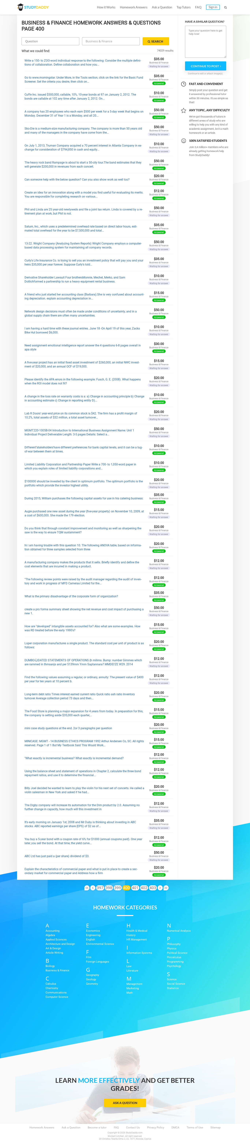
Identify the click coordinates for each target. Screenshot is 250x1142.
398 (109, 888)
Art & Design (53, 948)
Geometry (92, 983)
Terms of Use (195, 1127)
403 (153, 888)
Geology (91, 979)
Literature (132, 970)
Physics (171, 948)
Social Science (176, 983)
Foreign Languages (97, 961)
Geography (92, 975)
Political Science (177, 953)
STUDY (36, 7)
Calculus (51, 983)
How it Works (106, 7)
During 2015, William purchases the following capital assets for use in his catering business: (84, 498)
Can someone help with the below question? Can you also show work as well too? (77, 179)
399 (117, 888)
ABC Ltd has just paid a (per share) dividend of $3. (57, 856)
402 (144, 888)
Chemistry (52, 988)
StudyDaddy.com (134, 1132)
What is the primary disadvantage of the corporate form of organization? (71, 596)
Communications (56, 992)
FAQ (198, 7)
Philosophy (173, 944)
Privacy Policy (155, 1127)
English (90, 939)
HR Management (136, 939)
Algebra (50, 935)
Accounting (52, 930)
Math (129, 992)
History (130, 935)
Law (128, 966)
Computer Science (57, 997)
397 (100, 888)
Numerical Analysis (179, 930)
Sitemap (215, 1127)
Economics (93, 930)
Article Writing (54, 952)
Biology (50, 966)
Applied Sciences (56, 939)
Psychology (174, 966)
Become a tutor (97, 1127)
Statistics (173, 988)
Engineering (93, 935)
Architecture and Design (60, 944)
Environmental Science (100, 944)
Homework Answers (133, 7)
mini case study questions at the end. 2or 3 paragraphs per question (68, 728)
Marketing (132, 988)
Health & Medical (136, 930)
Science (172, 979)
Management (134, 984)
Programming (175, 961)
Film (88, 957)
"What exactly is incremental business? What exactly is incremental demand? (74, 758)
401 (135, 888)
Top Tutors (184, 7)
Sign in (213, 7)
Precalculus (174, 957)
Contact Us (133, 1127)
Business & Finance (57, 970)
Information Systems (139, 953)
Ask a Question (162, 7)
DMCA (175, 1127)
